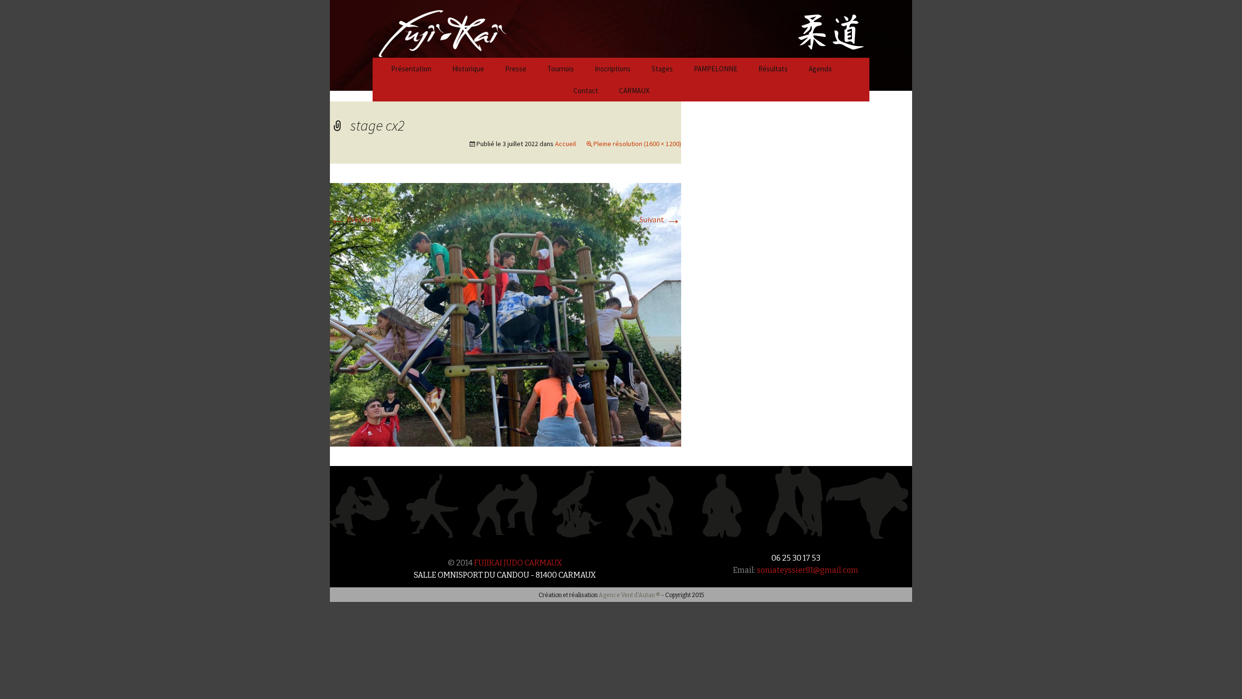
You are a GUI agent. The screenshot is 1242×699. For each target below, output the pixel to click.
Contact (585, 90)
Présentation (411, 68)
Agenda (820, 68)
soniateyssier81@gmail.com (807, 570)
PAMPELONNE (715, 68)
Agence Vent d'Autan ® (629, 595)
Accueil (565, 143)
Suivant (660, 219)
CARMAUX (634, 90)
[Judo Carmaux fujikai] (418, 28)
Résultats (773, 68)
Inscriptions (613, 68)
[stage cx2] (505, 313)
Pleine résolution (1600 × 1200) (637, 143)
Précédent (355, 219)
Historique (468, 68)
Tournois (560, 68)
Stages (662, 68)
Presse (515, 68)
